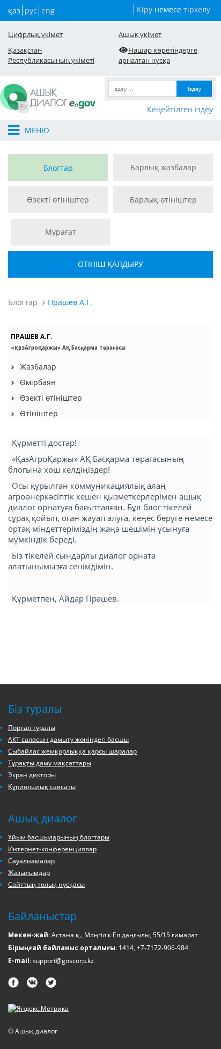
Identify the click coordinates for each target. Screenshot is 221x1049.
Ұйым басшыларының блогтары (58, 837)
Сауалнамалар (31, 860)
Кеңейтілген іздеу (180, 109)
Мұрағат (60, 232)
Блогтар (58, 168)
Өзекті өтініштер (58, 199)
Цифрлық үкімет (35, 34)
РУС (31, 10)
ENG (48, 10)
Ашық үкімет (140, 34)
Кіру (144, 9)
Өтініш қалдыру (110, 264)
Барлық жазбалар (163, 167)
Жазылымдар (29, 872)
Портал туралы (31, 727)
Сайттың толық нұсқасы (46, 884)
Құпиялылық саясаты (42, 786)
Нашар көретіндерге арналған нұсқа (158, 55)
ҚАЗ (14, 10)
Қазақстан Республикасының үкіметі (51, 55)
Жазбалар (38, 366)
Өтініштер (39, 413)
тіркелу (196, 9)
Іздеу (194, 88)
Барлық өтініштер (163, 199)
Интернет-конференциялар (52, 848)
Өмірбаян (38, 382)
